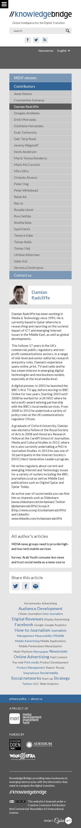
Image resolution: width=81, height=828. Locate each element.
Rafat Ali (20, 197)
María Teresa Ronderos (30, 158)
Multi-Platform (23, 651)
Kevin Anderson (25, 152)
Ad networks (32, 603)
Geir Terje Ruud (25, 139)
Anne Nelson (23, 94)
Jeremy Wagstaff (26, 145)
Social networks (26, 677)
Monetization (53, 646)
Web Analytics (49, 683)
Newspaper (40, 651)
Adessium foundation (39, 744)
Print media (31, 662)
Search (68, 31)
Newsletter (46, 50)
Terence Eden (23, 235)
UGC (36, 683)
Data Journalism (52, 613)
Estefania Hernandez (29, 126)
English (62, 50)
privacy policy (18, 698)
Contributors (24, 86)
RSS (45, 40)
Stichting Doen (15, 744)
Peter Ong (21, 184)
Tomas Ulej (22, 248)
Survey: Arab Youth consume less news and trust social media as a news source (38, 559)
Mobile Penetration (31, 646)
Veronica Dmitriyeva (28, 267)
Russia (60, 667)
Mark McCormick (27, 164)
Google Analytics (55, 625)
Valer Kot (20, 261)
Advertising (49, 603)
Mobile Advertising (27, 641)
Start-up (47, 678)
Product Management (31, 667)
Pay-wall (17, 662)
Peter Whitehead (26, 190)
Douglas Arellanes (27, 113)
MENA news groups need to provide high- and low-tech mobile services (40, 546)
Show (4, 4)
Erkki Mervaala (25, 119)
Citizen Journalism (30, 613)
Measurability (44, 635)
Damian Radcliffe (26, 106)
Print (35, 586)
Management (25, 635)
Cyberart (63, 820)
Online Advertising (31, 656)
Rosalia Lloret (23, 210)
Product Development (54, 662)
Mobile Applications (53, 641)
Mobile (58, 635)
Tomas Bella (22, 242)
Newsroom (58, 651)
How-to (22, 629)
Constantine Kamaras (29, 100)
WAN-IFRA (22, 756)
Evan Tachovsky (25, 132)
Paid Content (59, 657)
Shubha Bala (22, 222)
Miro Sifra (21, 171)
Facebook (28, 40)
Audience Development (40, 608)
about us (36, 698)
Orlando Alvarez (25, 177)
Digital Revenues (27, 618)
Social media (49, 673)
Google (39, 625)
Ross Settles (22, 216)
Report (50, 667)
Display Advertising (56, 619)
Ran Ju (18, 203)
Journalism (40, 629)
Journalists (58, 630)
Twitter (36, 40)
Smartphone (31, 673)
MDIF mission (25, 77)
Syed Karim (22, 229)
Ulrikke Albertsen (26, 255)
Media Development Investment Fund (25, 718)
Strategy (62, 677)
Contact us (23, 275)
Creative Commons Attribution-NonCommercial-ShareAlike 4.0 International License (37, 808)
